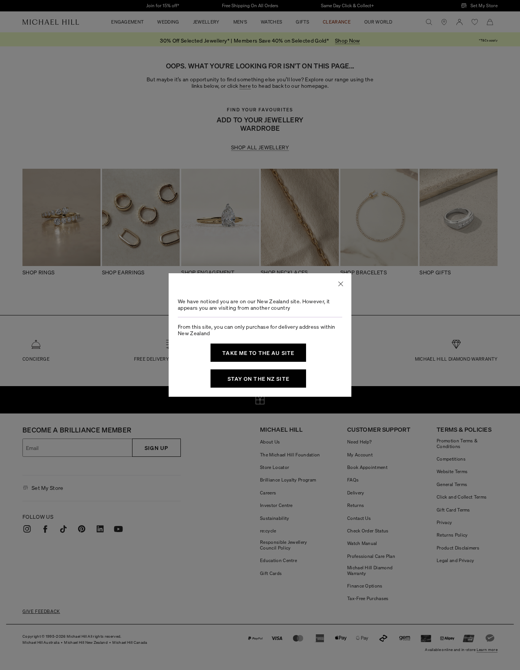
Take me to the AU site (258, 352)
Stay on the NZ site (258, 378)
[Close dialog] (340, 283)
